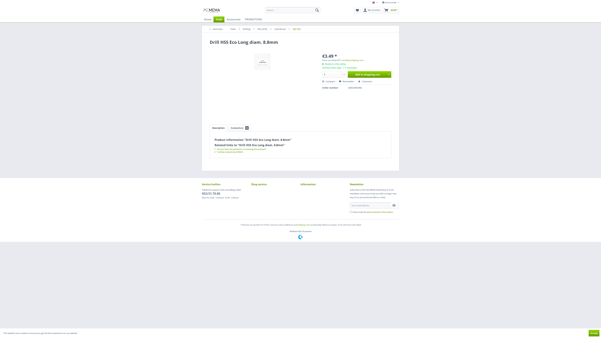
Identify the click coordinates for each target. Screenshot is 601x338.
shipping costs (303, 224)
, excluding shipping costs (352, 60)
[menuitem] (292, 10)
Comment (366, 81)
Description (218, 127)
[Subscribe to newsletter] (394, 205)
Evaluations (239, 127)
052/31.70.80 (211, 194)
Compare (330, 81)
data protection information (380, 212)
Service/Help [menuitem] (390, 2)
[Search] (317, 10)
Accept (594, 333)
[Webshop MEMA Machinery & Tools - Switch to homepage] (211, 11)
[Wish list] (357, 10)
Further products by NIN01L (230, 152)
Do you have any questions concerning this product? (241, 149)
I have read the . (372, 212)
